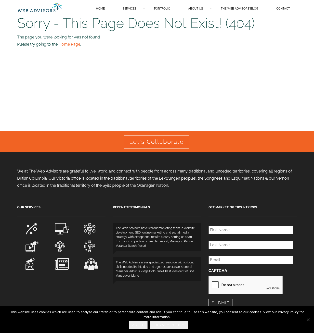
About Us (195, 8)
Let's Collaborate (156, 141)
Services (129, 8)
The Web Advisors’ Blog (239, 8)
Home (100, 8)
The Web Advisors (40, 7)
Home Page (69, 44)
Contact (283, 8)
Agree (138, 325)
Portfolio (162, 8)
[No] (307, 319)
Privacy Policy (169, 325)
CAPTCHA (218, 270)
